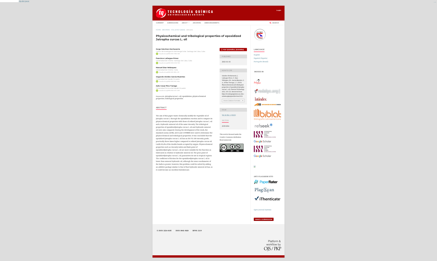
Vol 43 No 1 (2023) (178, 30)
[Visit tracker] (255, 167)
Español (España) (260, 58)
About (185, 23)
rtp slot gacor (24, 1)
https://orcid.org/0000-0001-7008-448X (169, 53)
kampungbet (5, 1)
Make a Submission (263, 219)
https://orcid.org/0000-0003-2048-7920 (169, 63)
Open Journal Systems (262, 210)
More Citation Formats (232, 100)
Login (278, 10)
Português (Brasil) (261, 61)
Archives (197, 23)
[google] (262, 142)
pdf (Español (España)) (233, 49)
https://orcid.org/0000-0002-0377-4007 (169, 90)
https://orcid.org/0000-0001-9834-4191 (169, 72)
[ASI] (267, 106)
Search (275, 23)
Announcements (211, 23)
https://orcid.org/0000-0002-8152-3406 (169, 81)
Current (160, 23)
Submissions (172, 23)
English (257, 55)
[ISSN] (265, 137)
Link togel (14, 1)
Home (158, 30)
